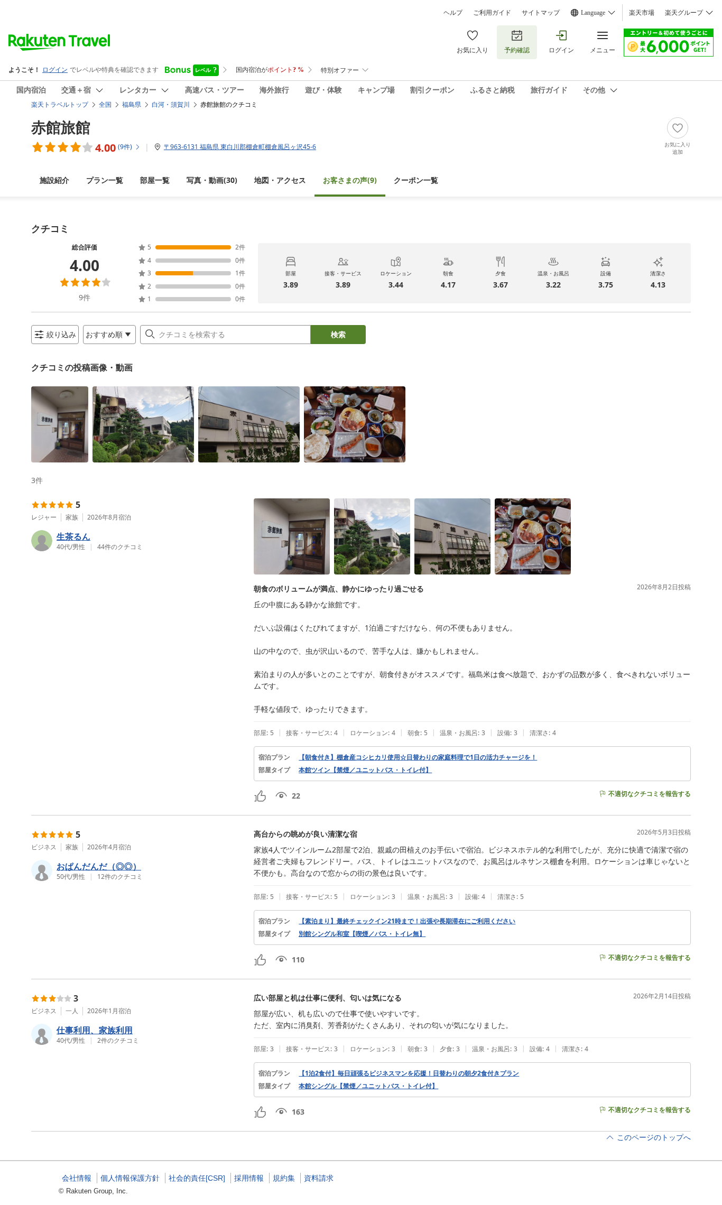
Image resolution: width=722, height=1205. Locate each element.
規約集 (284, 1178)
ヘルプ (452, 12)
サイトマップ (541, 12)
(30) (212, 180)
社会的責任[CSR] (197, 1178)
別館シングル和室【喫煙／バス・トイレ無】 (362, 934)
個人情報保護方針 (130, 1178)
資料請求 (319, 1178)
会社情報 (76, 1178)
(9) (350, 180)
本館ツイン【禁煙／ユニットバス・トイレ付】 (365, 770)
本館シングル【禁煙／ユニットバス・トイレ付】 (368, 1086)
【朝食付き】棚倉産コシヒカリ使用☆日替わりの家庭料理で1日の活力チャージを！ (418, 757)
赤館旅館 (60, 127)
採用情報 (249, 1178)
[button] (59, 424)
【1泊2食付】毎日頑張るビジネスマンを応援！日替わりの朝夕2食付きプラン (409, 1073)
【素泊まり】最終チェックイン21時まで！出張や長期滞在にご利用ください (407, 921)
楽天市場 (641, 12)
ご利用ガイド (492, 12)
